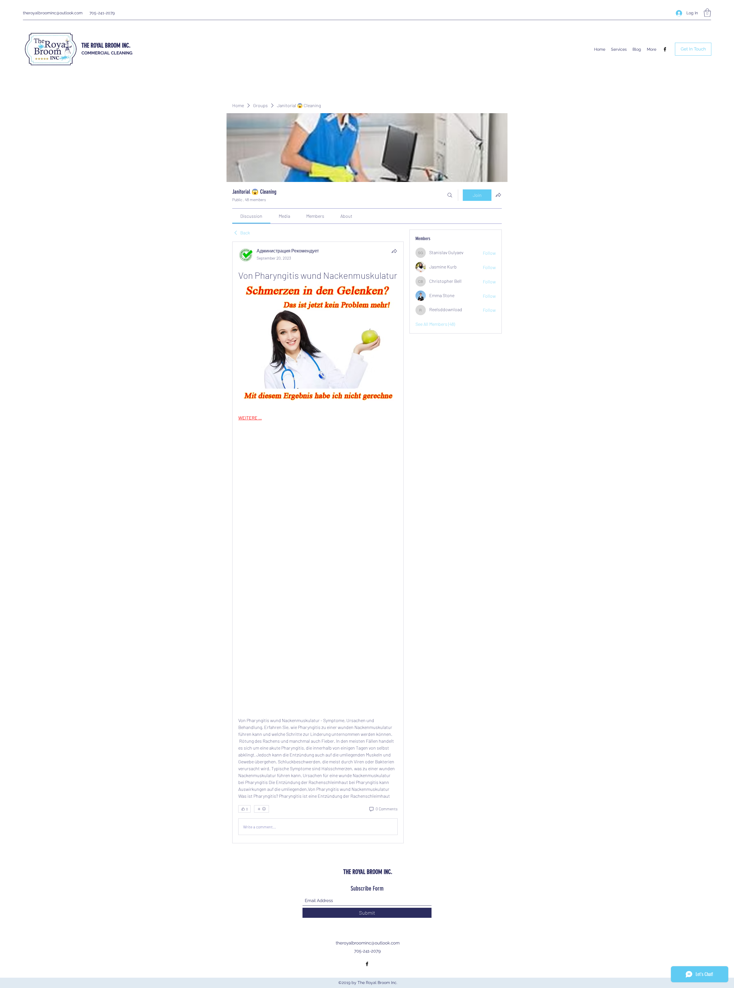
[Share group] (498, 194)
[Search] (449, 195)
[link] (251, 216)
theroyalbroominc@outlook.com (53, 13)
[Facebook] (665, 49)
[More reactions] (261, 809)
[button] (707, 13)
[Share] (394, 251)
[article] (318, 542)
